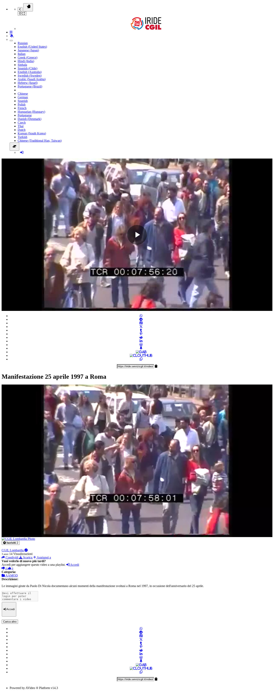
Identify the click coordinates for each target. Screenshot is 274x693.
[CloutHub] (141, 355)
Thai (20, 126)
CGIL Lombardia (13, 550)
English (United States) (32, 46)
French (22, 108)
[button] (11, 543)
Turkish (22, 137)
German (23, 97)
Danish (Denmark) (29, 119)
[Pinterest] (141, 334)
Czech (22, 122)
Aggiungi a (43, 557)
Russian (23, 43)
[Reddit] (141, 337)
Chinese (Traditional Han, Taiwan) (40, 140)
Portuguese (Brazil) (30, 86)
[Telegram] (141, 319)
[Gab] (141, 352)
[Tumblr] (141, 330)
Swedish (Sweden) (30, 75)
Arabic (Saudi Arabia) (32, 79)
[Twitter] (141, 326)
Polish (21, 104)
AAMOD (11, 575)
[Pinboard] (141, 348)
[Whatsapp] (141, 315)
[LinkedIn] (141, 341)
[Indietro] (20, 9)
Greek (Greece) (27, 57)
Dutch (21, 129)
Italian (21, 54)
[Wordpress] (141, 344)
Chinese (23, 93)
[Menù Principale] (28, 7)
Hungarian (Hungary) (31, 111)
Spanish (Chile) (27, 68)
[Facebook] (141, 323)
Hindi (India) (26, 61)
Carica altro (9, 621)
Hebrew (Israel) (28, 82)
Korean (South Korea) (32, 133)
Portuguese (25, 115)
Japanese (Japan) (28, 50)
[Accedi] (22, 152)
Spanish (23, 101)
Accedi (74, 564)
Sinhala (22, 64)
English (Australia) (30, 72)
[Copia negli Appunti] (141, 359)
